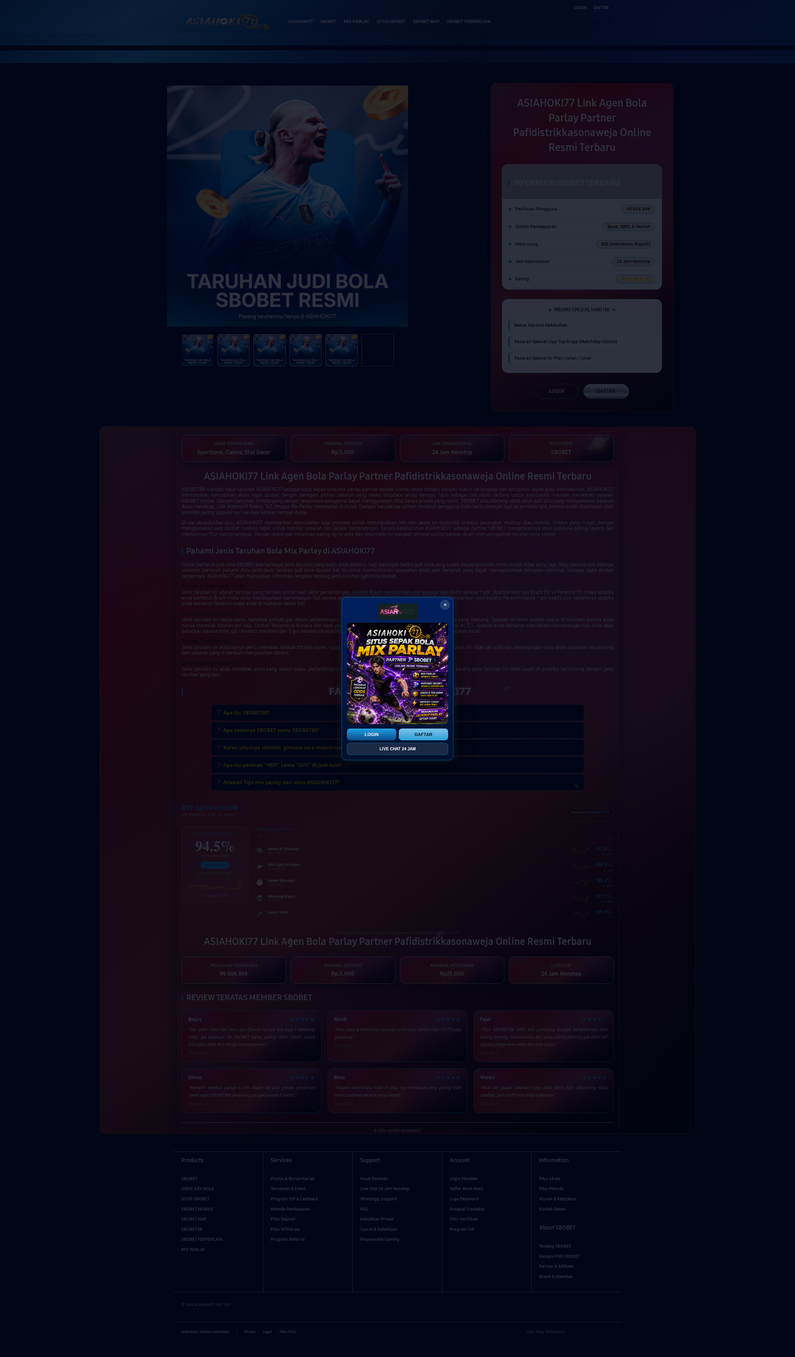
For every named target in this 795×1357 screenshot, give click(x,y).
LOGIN (372, 734)
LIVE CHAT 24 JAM (397, 749)
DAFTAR (423, 734)
